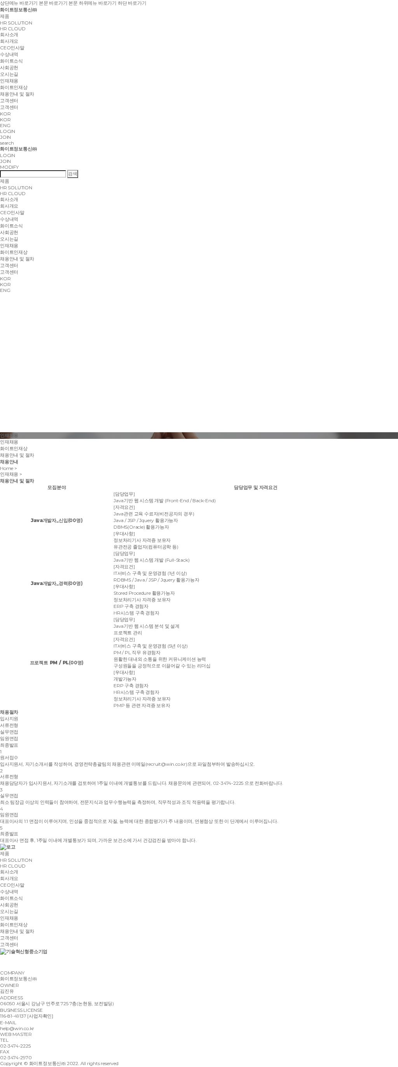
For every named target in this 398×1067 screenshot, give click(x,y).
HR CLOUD (12, 28)
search (7, 143)
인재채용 (9, 81)
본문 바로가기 (53, 3)
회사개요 (9, 41)
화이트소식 (11, 61)
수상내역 (9, 54)
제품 (4, 16)
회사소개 (9, 34)
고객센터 (9, 100)
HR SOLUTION (16, 23)
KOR (5, 119)
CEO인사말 (12, 48)
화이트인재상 (14, 87)
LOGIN (7, 131)
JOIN (5, 137)
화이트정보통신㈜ (18, 9)
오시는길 (9, 74)
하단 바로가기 (132, 3)
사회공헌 (9, 67)
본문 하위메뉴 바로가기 (92, 3)
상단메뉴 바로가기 (19, 3)
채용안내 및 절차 (17, 94)
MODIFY (9, 167)
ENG (5, 125)
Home (6, 468)
